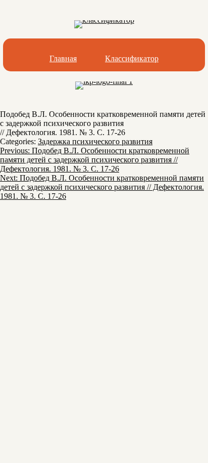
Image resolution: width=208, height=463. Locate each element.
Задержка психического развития (95, 141)
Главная (63, 58)
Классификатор (132, 58)
